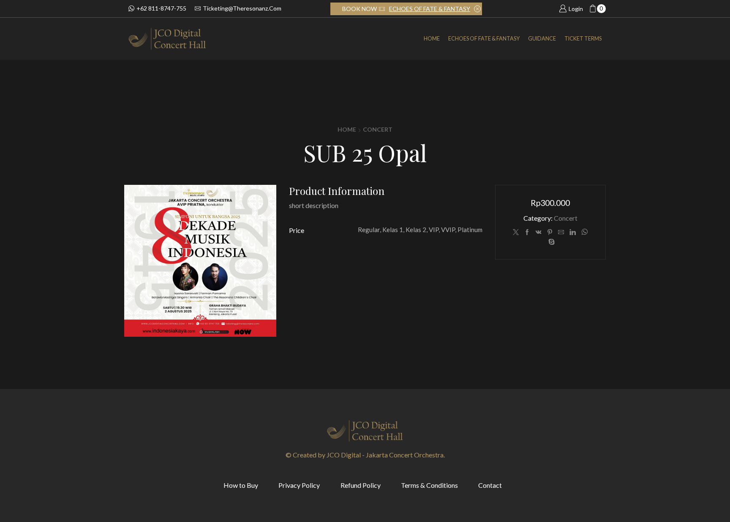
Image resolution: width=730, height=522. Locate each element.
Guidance (542, 38)
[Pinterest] (550, 232)
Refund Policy (360, 485)
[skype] (550, 242)
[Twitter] (516, 232)
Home (432, 38)
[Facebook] (527, 232)
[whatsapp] (584, 232)
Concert (377, 129)
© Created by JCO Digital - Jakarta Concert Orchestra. (365, 455)
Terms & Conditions (429, 485)
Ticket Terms (583, 38)
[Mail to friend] (561, 232)
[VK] (539, 232)
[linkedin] (572, 232)
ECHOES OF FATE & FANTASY (429, 8)
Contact (490, 485)
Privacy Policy (299, 485)
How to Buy (240, 485)
